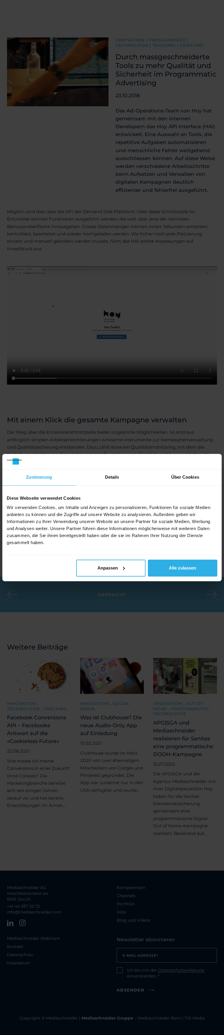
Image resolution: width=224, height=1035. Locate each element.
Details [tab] (112, 477)
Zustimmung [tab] (39, 477)
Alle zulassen (182, 567)
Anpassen (107, 567)
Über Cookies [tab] (185, 477)
